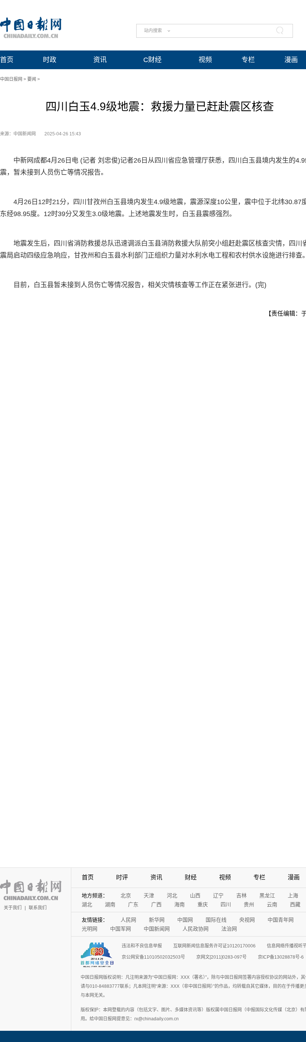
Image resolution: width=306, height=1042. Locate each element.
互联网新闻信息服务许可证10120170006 (214, 946)
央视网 (247, 920)
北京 (126, 895)
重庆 (202, 904)
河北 (172, 895)
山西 (195, 895)
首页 (6, 60)
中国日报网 (11, 79)
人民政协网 (195, 929)
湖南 (110, 904)
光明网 (89, 929)
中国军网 (120, 929)
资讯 (100, 60)
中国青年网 (281, 920)
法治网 (229, 929)
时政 (49, 60)
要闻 (31, 79)
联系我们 (38, 907)
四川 (226, 904)
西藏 (295, 904)
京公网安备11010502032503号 (153, 957)
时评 (122, 877)
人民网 (128, 920)
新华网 (157, 920)
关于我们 (13, 907)
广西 (156, 904)
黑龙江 (267, 895)
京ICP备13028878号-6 (281, 957)
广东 (133, 904)
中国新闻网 (157, 929)
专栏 (248, 60)
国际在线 (216, 920)
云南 (272, 904)
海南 (179, 904)
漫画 (291, 60)
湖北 (87, 904)
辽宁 (218, 895)
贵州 (249, 904)
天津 (149, 895)
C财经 (152, 60)
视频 (205, 60)
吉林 (241, 895)
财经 (191, 877)
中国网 (185, 920)
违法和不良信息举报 (142, 946)
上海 (293, 895)
